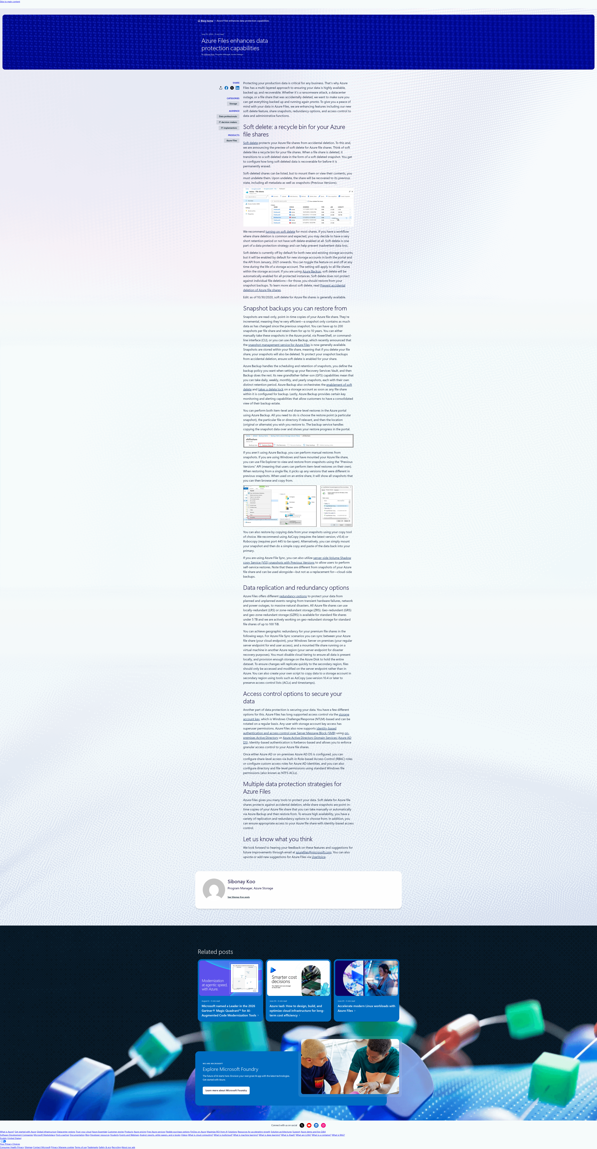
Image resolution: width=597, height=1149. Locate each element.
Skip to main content (10, 1)
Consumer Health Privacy (12, 1147)
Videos (184, 1135)
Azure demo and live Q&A (313, 1131)
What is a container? (321, 1135)
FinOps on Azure (198, 1131)
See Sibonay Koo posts (239, 897)
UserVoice (318, 857)
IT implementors (229, 128)
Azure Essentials (99, 1131)
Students (114, 1135)
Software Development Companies (16, 1135)
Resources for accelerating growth (254, 1131)
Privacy (55, 1147)
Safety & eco (105, 1147)
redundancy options (293, 596)
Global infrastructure (46, 1131)
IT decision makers (228, 122)
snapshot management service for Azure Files (279, 345)
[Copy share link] (221, 88)
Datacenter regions (66, 1131)
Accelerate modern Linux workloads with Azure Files (366, 1008)
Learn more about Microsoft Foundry (226, 1090)
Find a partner (62, 1135)
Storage (233, 103)
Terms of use (81, 1147)
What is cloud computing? (200, 1135)
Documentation (77, 1135)
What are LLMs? (303, 1135)
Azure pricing (140, 1131)
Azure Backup (312, 271)
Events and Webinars (129, 1135)
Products (129, 1131)
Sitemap (28, 1147)
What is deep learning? (269, 1135)
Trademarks (92, 1147)
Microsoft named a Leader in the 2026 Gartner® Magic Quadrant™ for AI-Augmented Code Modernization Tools (229, 1010)
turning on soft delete (280, 231)
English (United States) (10, 1138)
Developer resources (100, 1135)
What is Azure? (7, 1131)
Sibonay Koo (209, 54)
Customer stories (116, 1131)
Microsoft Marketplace (44, 1135)
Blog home (207, 20)
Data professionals (228, 116)
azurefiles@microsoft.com (313, 852)
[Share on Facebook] (226, 88)
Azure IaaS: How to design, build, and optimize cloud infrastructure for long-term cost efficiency (297, 1010)
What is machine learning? (245, 1135)
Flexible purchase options (178, 1131)
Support (296, 1131)
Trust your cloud (83, 1131)
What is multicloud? (223, 1135)
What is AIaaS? (288, 1135)
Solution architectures (281, 1131)
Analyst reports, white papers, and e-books (160, 1135)
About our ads (128, 1147)
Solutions (232, 1131)
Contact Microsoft (42, 1147)
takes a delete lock (270, 389)
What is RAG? (338, 1135)
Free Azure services (156, 1131)
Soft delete (250, 143)
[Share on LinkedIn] (237, 88)
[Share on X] (232, 88)
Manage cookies (66, 1147)
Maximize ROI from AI (217, 1131)
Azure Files (232, 140)
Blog (87, 1135)
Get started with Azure (25, 1131)
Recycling (116, 1147)
